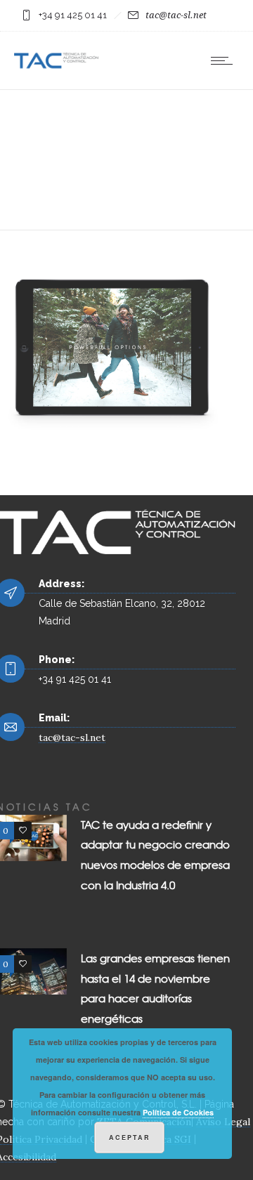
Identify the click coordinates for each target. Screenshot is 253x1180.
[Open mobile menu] (225, 60)
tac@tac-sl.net (176, 15)
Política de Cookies (178, 1112)
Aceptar (129, 1137)
